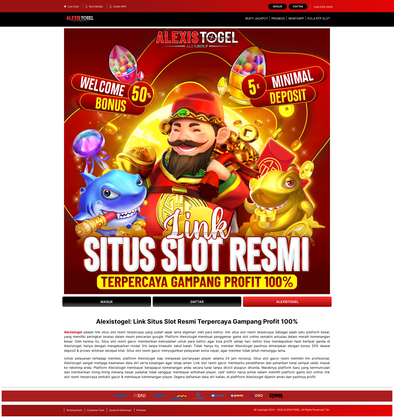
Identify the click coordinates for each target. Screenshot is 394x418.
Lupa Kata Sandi (323, 6)
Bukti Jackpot (256, 18)
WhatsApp (296, 18)
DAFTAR (197, 302)
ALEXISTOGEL (287, 302)
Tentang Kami (74, 410)
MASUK (107, 302)
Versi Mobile (96, 6)
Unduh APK (119, 6)
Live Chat (73, 6)
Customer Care (95, 410)
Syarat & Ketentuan (120, 410)
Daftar (298, 6)
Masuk (277, 6)
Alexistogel (73, 332)
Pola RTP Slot (318, 18)
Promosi (278, 18)
